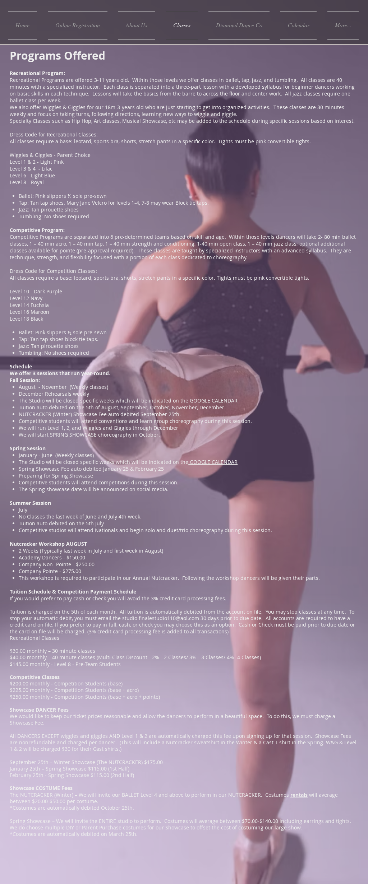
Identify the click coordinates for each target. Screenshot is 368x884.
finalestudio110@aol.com (169, 618)
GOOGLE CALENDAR (213, 400)
